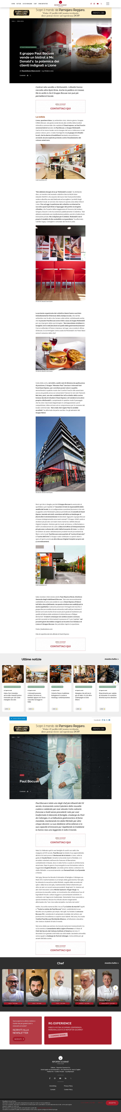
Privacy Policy (68, 1086)
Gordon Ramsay (104, 1000)
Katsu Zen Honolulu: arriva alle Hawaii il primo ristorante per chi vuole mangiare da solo (12, 696)
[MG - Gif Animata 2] (60, 106)
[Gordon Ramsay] (108, 987)
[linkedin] (65, 1078)
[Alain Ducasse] (84, 987)
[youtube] (97, 4)
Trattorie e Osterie (57, 686)
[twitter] (101, 4)
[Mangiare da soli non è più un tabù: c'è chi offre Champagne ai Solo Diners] (84, 674)
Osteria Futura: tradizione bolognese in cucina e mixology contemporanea (60, 695)
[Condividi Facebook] (27, 75)
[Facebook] (102, 720)
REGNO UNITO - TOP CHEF (108, 1003)
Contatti (52, 1089)
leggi (6, 709)
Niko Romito (55, 1000)
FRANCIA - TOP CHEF (84, 1003)
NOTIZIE (19, 3)
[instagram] (94, 4)
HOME (13, 3)
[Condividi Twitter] (30, 75)
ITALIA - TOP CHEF (13, 1003)
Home (13, 21)
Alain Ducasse (80, 1000)
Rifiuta (100, 1102)
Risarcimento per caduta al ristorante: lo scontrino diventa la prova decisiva (107, 695)
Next (115, 682)
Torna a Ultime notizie (18, 718)
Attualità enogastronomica (28, 47)
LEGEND (22, 775)
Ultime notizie (20, 21)
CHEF (35, 3)
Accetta (112, 1103)
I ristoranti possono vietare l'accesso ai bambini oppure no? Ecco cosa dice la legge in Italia (36, 697)
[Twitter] (107, 720)
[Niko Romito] (60, 987)
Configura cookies (88, 1102)
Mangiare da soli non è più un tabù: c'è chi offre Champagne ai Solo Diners (83, 696)
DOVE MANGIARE (27, 3)
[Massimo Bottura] (13, 987)
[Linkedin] (104, 720)
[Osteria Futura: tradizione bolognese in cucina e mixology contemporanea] (60, 674)
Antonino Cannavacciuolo (33, 999)
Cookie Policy (68, 1089)
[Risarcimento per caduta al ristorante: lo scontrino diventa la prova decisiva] (108, 674)
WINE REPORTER (43, 3)
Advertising (52, 1086)
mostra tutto (111, 659)
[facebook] (91, 4)
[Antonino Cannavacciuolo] (37, 987)
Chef (18, 737)
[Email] (109, 720)
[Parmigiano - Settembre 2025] (60, 12)
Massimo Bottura (10, 1000)
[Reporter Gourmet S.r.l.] (60, 3)
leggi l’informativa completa (44, 1108)
